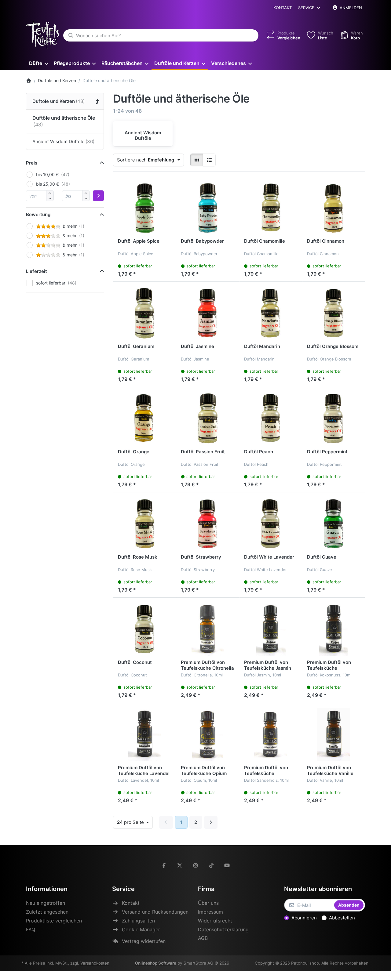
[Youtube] (227, 865)
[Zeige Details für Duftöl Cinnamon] (333, 207)
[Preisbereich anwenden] (98, 195)
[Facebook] (164, 865)
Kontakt (282, 7)
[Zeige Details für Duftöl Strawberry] (207, 523)
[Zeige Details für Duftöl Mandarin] (270, 313)
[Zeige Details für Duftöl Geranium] (144, 313)
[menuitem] (38, 63)
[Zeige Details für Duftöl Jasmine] (207, 313)
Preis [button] (31, 163)
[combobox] (161, 35)
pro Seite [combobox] (135, 822)
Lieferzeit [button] (36, 271)
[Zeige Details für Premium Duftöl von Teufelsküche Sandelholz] (270, 734)
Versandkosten (94, 963)
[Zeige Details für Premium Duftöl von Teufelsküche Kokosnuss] (333, 629)
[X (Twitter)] (180, 865)
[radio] (196, 160)
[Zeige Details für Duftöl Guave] (333, 523)
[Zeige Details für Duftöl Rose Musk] (144, 523)
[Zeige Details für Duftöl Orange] (144, 418)
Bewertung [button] (38, 214)
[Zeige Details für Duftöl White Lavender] (270, 523)
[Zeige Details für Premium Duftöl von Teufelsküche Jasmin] (270, 629)
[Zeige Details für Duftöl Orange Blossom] (333, 313)
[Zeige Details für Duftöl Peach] (270, 418)
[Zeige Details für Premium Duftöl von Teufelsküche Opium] (207, 734)
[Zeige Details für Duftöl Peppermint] (333, 418)
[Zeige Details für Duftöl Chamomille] (270, 207)
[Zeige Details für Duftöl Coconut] (144, 629)
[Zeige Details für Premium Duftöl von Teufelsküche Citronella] (207, 629)
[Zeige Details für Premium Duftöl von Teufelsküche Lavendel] (144, 734)
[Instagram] (195, 865)
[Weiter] (211, 822)
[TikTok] (211, 865)
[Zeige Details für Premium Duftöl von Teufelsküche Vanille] (333, 734)
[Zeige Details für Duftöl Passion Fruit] (207, 418)
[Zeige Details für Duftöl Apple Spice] (144, 207)
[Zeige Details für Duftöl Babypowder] (207, 207)
